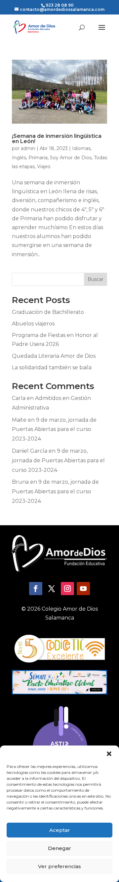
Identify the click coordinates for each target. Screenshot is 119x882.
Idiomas (81, 148)
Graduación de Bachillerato (48, 312)
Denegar (59, 848)
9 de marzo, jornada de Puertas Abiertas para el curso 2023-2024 (54, 429)
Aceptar (59, 830)
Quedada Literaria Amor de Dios (54, 356)
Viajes (43, 166)
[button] (109, 753)
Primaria (38, 158)
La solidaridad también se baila (52, 367)
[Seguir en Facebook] (35, 588)
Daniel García (29, 451)
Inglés (19, 158)
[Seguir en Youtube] (83, 588)
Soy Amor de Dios (71, 158)
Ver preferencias (59, 866)
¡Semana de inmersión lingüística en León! (56, 138)
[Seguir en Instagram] (67, 588)
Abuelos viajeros (33, 323)
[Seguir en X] (51, 588)
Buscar (95, 279)
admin (28, 148)
